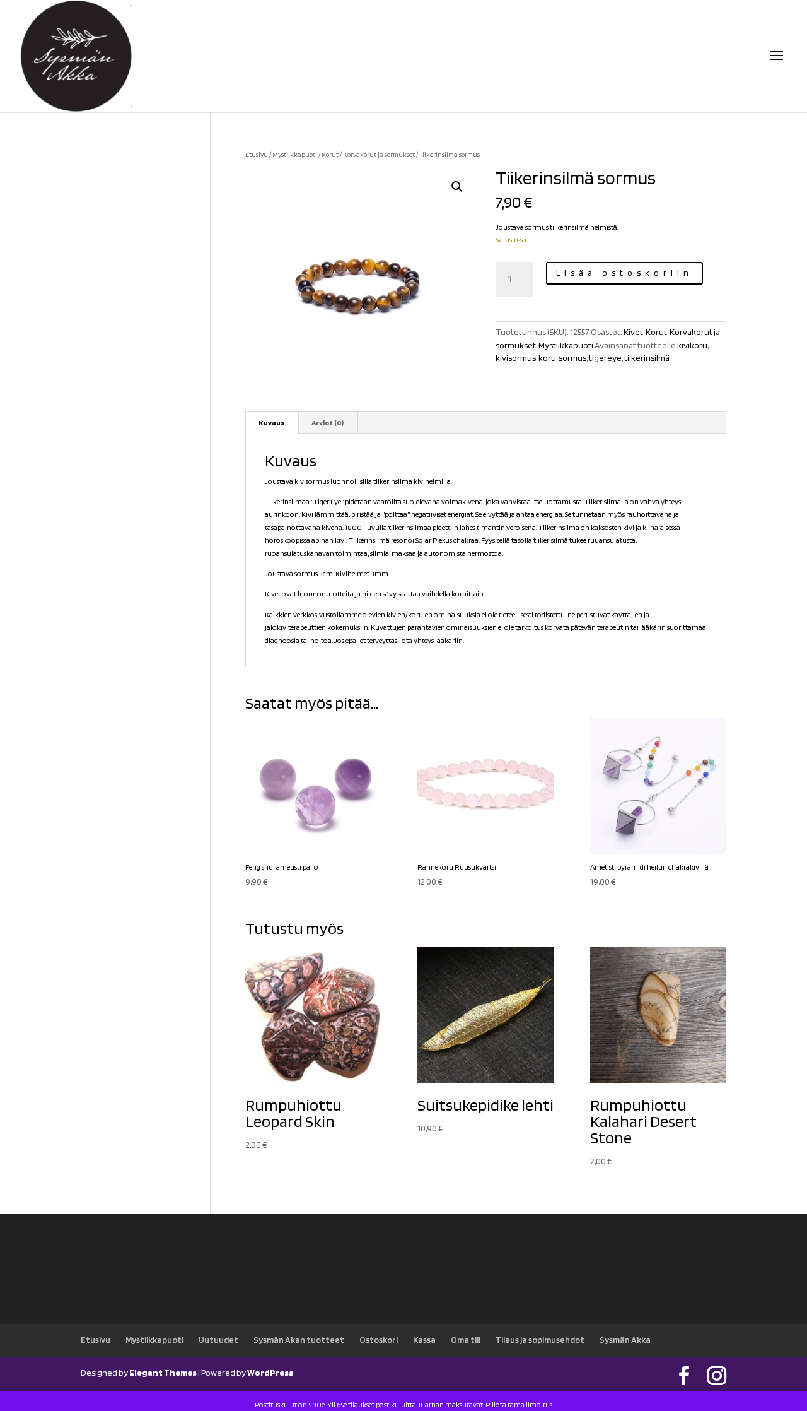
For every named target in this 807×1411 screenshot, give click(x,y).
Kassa (424, 1340)
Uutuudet (218, 1340)
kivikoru (692, 345)
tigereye (605, 358)
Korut (330, 154)
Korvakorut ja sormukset (379, 154)
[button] (457, 186)
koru (547, 358)
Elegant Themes (163, 1372)
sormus (572, 358)
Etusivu (256, 154)
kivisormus (516, 358)
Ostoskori (378, 1340)
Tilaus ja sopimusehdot (540, 1340)
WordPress (270, 1372)
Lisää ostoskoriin (624, 273)
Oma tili (465, 1340)
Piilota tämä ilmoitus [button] (518, 1404)
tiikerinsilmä (647, 358)
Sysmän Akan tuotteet (298, 1340)
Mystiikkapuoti (294, 154)
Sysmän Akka (625, 1340)
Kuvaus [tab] (271, 422)
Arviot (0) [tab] (327, 422)
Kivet (633, 332)
